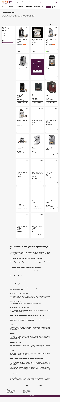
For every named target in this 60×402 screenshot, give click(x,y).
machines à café (41, 252)
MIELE (4, 38)
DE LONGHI (19, 41)
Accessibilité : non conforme (27, 393)
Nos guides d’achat (25, 389)
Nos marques (43, 7)
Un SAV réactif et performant (11, 391)
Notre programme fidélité (10, 387)
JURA (4, 35)
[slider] (2, 42)
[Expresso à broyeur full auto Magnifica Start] (23, 87)
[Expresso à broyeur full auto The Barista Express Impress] (37, 32)
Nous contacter (9, 393)
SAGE (4, 33)
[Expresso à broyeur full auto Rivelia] (23, 32)
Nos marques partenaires (26, 390)
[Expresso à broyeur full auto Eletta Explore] (52, 165)
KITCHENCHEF (34, 148)
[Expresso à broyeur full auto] (37, 87)
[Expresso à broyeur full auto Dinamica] (23, 60)
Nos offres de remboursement (27, 391)
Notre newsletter (25, 392)
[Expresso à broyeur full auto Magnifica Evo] (52, 60)
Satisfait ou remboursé (10, 389)
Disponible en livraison (7, 28)
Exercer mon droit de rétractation (11, 390)
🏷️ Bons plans (48, 6)
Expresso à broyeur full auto (37, 94)
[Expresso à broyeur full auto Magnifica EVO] (23, 219)
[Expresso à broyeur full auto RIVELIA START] (37, 219)
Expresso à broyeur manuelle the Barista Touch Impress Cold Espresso (37, 173)
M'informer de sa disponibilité (22, 102)
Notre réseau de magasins (54, 7)
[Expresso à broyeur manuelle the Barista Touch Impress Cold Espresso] (37, 165)
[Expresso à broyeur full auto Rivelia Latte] (52, 32)
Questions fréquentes (10, 392)
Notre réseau (24, 387)
